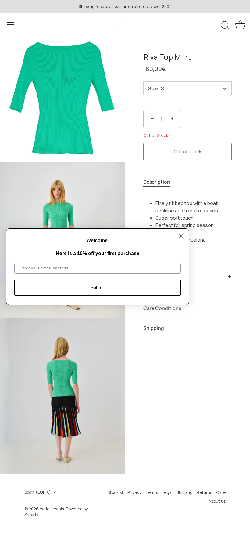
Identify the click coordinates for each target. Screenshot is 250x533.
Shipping (153, 328)
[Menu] (10, 24)
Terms (151, 492)
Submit (98, 287)
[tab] (159, 181)
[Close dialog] (181, 236)
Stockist (115, 492)
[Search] (225, 25)
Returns (204, 492)
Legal (167, 492)
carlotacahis (52, 509)
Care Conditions (162, 308)
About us (217, 501)
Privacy (134, 492)
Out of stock (188, 151)
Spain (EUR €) (37, 492)
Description (156, 181)
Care (221, 492)
